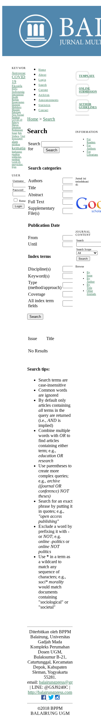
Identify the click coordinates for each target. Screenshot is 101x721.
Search (42, 84)
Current (43, 89)
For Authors (91, 147)
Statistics (44, 105)
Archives (43, 94)
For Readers (91, 141)
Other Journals (91, 292)
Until (32, 244)
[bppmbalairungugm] (44, 698)
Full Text (36, 201)
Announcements (48, 99)
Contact (43, 110)
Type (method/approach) (44, 285)
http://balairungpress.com (50, 692)
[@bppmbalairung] (51, 698)
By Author (91, 280)
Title (32, 187)
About (42, 74)
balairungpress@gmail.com (63, 682)
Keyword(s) (38, 276)
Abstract (35, 194)
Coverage (36, 294)
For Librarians (92, 153)
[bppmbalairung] (57, 698)
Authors (35, 180)
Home (42, 69)
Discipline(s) (39, 269)
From (33, 237)
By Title (89, 286)
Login (42, 79)
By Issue (89, 274)
